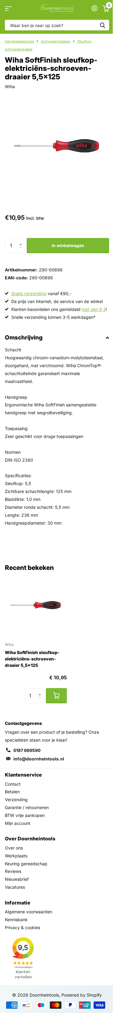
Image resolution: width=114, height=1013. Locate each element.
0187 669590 (26, 750)
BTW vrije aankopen (25, 815)
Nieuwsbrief (17, 879)
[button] (22, 240)
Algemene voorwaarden (28, 911)
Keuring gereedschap (26, 863)
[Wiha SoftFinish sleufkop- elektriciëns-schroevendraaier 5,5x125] (36, 606)
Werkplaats (16, 855)
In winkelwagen (68, 245)
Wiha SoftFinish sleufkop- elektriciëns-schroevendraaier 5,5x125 (32, 659)
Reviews (13, 871)
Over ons (14, 847)
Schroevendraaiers (56, 41)
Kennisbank (16, 919)
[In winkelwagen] (56, 695)
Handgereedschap (19, 41)
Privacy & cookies (22, 927)
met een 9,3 (94, 309)
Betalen (12, 791)
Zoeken (102, 25)
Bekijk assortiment (8, 8)
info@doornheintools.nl (38, 758)
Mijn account (17, 823)
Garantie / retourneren (27, 807)
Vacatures (15, 887)
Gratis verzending (29, 293)
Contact (13, 784)
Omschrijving (24, 337)
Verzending (16, 799)
